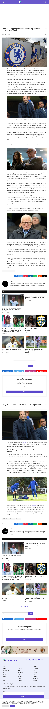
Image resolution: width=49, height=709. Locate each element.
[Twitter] (3, 75)
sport (46, 34)
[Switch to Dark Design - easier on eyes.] (45, 2)
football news (12, 271)
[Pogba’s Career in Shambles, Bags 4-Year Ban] (13, 342)
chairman (34, 505)
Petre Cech (27, 76)
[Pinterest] (3, 78)
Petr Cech (24, 442)
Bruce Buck (10, 143)
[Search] (43, 2)
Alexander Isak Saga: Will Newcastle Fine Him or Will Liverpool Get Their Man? (35, 298)
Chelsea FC (5, 271)
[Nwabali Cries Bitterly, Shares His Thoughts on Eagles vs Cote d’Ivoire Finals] (36, 342)
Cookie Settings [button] (5, 706)
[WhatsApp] (3, 84)
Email (24, 386)
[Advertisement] (24, 14)
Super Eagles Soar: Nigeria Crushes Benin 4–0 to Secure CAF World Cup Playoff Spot (11, 310)
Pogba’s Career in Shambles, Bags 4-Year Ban (11, 350)
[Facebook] (3, 72)
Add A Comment (24, 359)
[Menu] (3, 2)
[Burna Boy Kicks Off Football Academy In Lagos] (36, 321)
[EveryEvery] (24, 2)
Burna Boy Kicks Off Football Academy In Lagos (35, 329)
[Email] (3, 87)
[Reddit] (3, 81)
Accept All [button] (12, 706)
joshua (4, 34)
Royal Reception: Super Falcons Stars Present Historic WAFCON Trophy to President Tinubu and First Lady (12, 330)
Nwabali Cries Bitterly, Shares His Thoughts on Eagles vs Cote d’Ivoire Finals (34, 351)
